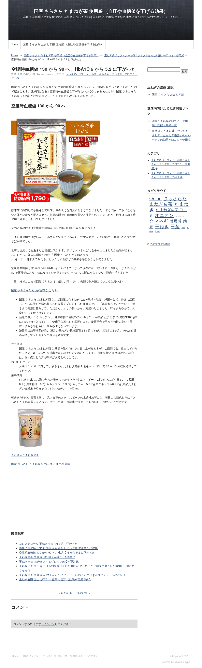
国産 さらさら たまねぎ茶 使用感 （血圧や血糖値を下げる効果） (101, 11)
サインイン (48, 624)
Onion (155, 198)
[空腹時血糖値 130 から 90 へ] (55, 201)
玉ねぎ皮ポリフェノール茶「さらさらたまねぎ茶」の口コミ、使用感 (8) (170, 164)
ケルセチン (180, 216)
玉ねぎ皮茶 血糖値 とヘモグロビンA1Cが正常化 (49, 561)
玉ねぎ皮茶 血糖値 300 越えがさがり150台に (47, 557)
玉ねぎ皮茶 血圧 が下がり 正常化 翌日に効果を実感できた (55, 579)
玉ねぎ (162, 226)
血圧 (183, 227)
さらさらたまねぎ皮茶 (25, 455)
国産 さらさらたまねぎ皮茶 (28, 290)
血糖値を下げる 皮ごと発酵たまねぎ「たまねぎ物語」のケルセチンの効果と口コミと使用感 (171, 135)
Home (14, 44)
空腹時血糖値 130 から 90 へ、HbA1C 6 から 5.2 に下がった (57, 552)
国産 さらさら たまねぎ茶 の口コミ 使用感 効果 (40, 464)
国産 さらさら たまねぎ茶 (168, 94)
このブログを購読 (160, 244)
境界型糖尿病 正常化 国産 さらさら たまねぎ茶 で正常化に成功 (58, 548)
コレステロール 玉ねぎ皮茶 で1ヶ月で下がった (48, 543)
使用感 (175, 220)
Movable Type (182, 662)
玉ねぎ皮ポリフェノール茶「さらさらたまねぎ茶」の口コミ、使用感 (144, 55)
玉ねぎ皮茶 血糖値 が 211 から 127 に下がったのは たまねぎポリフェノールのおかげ (72, 575)
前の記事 (66, 593)
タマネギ (158, 220)
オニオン (164, 215)
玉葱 (175, 226)
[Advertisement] (74, 498)
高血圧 (157, 231)
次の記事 (82, 593)
